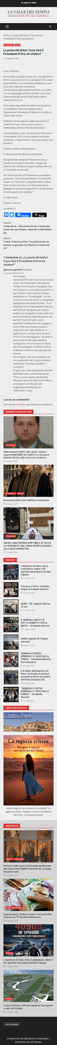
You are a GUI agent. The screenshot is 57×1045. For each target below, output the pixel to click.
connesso (21, 404)
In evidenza (8, 45)
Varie (17, 45)
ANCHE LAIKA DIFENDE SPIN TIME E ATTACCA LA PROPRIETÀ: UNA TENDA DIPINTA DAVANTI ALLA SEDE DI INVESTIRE (28, 523)
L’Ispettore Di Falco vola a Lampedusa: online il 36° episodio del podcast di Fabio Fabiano (11, 572)
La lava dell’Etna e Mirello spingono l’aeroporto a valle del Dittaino (28, 986)
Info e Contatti (12, 1024)
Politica (20, 493)
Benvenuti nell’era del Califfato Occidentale (28, 481)
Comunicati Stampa (13, 908)
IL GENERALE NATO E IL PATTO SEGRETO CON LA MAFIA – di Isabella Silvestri (11, 624)
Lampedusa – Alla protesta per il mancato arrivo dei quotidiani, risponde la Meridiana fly (27, 227)
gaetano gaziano (13, 269)
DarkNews (20, 1041)
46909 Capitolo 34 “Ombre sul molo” (11, 642)
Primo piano (19, 859)
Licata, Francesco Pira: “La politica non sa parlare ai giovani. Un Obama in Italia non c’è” (26, 243)
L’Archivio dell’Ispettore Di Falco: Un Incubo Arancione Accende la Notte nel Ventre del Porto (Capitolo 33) (11, 677)
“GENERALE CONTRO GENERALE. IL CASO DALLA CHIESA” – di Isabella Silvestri (11, 694)
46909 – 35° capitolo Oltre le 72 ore (11, 607)
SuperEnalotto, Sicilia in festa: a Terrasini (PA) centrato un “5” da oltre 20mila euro (28, 895)
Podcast (9, 953)
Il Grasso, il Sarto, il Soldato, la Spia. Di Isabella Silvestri (11, 589)
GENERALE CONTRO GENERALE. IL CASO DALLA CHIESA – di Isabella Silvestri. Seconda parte (11, 659)
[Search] (50, 26)
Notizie (9, 859)
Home (6, 35)
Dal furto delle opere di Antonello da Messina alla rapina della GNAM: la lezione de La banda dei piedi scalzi (28, 846)
